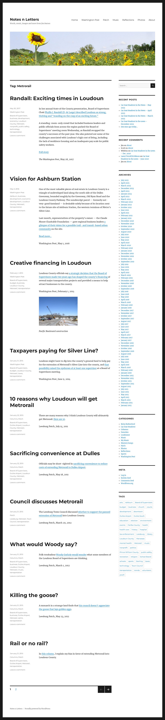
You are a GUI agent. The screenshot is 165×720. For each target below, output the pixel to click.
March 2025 (126, 186)
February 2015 (127, 403)
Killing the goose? (34, 595)
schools (123, 561)
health (145, 525)
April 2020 (125, 243)
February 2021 (127, 215)
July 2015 (124, 389)
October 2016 (126, 348)
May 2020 (125, 240)
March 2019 (126, 275)
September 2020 (127, 229)
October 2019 (126, 259)
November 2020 (127, 224)
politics (133, 548)
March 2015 (126, 400)
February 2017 (127, 338)
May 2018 (125, 297)
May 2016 (125, 362)
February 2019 (127, 278)
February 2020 (127, 248)
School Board (145, 557)
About (152, 20)
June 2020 (125, 237)
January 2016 (126, 373)
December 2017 (127, 310)
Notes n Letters (24, 19)
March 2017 (126, 335)
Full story (44, 152)
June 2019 (125, 267)
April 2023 (125, 191)
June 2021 (125, 210)
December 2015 (127, 376)
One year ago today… (129, 127)
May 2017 (125, 329)
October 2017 (126, 316)
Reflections (128, 20)
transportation (16, 132)
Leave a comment (17, 135)
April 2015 (125, 397)
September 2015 (127, 384)
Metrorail (20, 124)
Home (74, 20)
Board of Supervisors (18, 116)
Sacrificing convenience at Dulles (55, 453)
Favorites (125, 432)
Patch (106, 20)
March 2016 (126, 367)
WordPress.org (127, 483)
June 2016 (125, 359)
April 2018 (125, 300)
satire (20, 618)
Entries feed (126, 478)
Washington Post (90, 20)
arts (121, 502)
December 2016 (127, 343)
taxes (20, 373)
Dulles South (139, 516)
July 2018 (124, 291)
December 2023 (127, 188)
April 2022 (125, 196)
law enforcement (127, 534)
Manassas (140, 539)
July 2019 (124, 264)
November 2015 (127, 378)
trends (137, 570)
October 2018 (126, 286)
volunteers (146, 570)
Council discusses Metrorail (46, 501)
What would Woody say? (43, 544)
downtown (138, 511)
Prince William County (129, 552)
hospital (143, 530)
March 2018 (126, 302)
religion (134, 557)
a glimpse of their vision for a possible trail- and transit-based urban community (73, 225)
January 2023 (126, 194)
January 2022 (126, 205)
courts (149, 507)
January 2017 (126, 340)
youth (122, 575)
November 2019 (127, 256)
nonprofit (14, 126)
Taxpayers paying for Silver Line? (54, 350)
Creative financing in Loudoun (50, 263)
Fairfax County (134, 525)
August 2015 (126, 386)
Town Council (137, 566)
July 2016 (124, 357)
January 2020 (126, 251)
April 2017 (125, 332)
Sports (123, 454)
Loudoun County (17, 286)
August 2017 (126, 321)
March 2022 (126, 199)
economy (14, 121)
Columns (14, 419)
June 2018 (125, 294)
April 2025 (125, 183)
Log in (123, 475)
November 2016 (127, 346)
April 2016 (125, 365)
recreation (124, 557)
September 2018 (127, 289)
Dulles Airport (16, 425)
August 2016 (126, 354)
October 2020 (126, 226)
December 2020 (127, 221)
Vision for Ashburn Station (45, 179)
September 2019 (127, 262)
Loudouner (125, 435)
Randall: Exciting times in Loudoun (57, 98)
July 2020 (125, 234)
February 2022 (127, 202)
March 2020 (126, 245)
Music (116, 20)
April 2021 (125, 213)
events (122, 525)
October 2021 (126, 207)
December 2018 (127, 281)
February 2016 (127, 370)
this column (48, 653)
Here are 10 (59, 419)
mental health (126, 543)
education (124, 520)
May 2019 (125, 270)
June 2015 (125, 392)
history (134, 530)
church (141, 507)
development (24, 118)
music (20, 570)
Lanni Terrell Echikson (130, 156)
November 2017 (127, 313)
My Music (125, 440)
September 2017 (127, 319)
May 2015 (125, 395)
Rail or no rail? (29, 643)
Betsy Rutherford (128, 424)
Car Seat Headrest (128, 427)
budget (13, 283)
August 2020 (126, 232)
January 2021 (126, 218)
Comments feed (127, 481)
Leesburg (14, 519)
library (149, 534)
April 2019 (125, 272)
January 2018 (126, 308)
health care (124, 530)
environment (145, 520)
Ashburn (13, 196)
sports (130, 561)
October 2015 (126, 381)
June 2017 (125, 327)
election (134, 520)
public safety (24, 126)
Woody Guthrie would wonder (71, 554)
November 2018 (127, 283)
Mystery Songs (127, 443)
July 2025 (125, 180)
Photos (141, 20)
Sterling (139, 561)
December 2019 (127, 253)
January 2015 (126, 405)
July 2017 (124, 324)
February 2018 (127, 305)
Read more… (45, 236)
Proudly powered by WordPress (37, 709)
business (13, 118)
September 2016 (127, 351)
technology (14, 129)
